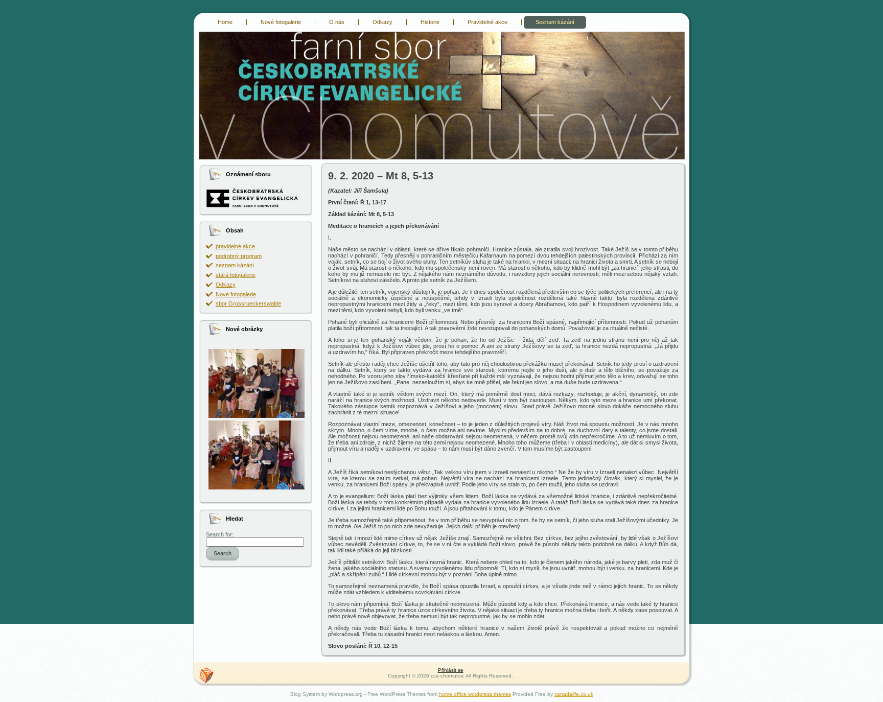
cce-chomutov (205, 33)
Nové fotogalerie (236, 294)
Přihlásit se (450, 670)
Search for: (220, 534)
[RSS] (206, 675)
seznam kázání (235, 265)
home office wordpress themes (475, 694)
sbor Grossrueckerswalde (248, 303)
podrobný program (239, 256)
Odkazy (226, 285)
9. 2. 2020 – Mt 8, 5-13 (380, 175)
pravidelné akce (235, 246)
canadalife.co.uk (573, 694)
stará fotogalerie (235, 275)
